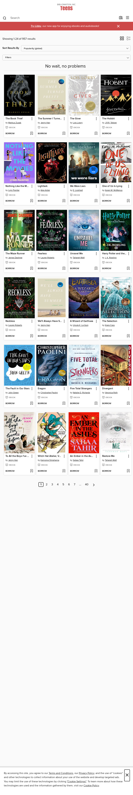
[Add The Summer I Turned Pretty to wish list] (64, 134)
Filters (8, 57)
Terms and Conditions (61, 773)
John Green (13, 392)
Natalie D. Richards (81, 392)
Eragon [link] (42, 388)
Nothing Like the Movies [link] (18, 186)
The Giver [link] (75, 118)
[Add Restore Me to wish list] (128, 471)
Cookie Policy (91, 785)
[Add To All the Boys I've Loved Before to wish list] (32, 471)
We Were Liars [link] (77, 186)
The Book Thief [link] (14, 118)
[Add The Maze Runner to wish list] (32, 269)
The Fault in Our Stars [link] (18, 388)
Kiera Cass (110, 325)
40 (86, 484)
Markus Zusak (14, 122)
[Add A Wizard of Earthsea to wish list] (96, 336)
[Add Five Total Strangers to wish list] (96, 403)
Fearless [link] (42, 253)
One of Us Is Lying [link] (112, 186)
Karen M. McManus (113, 190)
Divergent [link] (107, 388)
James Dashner (15, 257)
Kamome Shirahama (50, 460)
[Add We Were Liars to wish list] (96, 201)
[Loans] (121, 18)
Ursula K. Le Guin (80, 325)
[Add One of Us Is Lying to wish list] (128, 201)
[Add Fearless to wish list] (64, 269)
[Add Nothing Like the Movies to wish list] (32, 201)
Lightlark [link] (43, 186)
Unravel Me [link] (76, 253)
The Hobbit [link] (108, 118)
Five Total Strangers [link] (81, 388)
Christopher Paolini (49, 392)
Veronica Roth (111, 392)
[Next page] (94, 484)
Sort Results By (10, 48)
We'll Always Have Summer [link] (50, 321)
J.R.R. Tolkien (111, 122)
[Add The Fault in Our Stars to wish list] (32, 403)
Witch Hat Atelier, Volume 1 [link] (50, 456)
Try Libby (36, 26)
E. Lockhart (78, 190)
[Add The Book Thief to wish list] (32, 134)
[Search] (4, 18)
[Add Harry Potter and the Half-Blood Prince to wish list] (128, 269)
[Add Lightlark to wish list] (64, 201)
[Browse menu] (128, 18)
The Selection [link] (109, 321)
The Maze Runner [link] (15, 253)
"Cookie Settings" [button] (76, 781)
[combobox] (59, 18)
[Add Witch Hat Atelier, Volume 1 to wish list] (64, 471)
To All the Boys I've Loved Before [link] (18, 456)
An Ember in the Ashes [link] (82, 456)
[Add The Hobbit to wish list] (128, 134)
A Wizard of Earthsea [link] (81, 321)
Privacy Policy (86, 773)
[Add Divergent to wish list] (128, 403)
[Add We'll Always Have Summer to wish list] (64, 336)
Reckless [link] (10, 321)
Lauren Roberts (47, 257)
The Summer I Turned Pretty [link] (50, 118)
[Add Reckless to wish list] (32, 336)
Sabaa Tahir (78, 460)
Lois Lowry (78, 122)
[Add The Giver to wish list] (96, 134)
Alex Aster (45, 190)
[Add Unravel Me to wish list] (96, 269)
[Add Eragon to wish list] (64, 403)
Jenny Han (45, 122)
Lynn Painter (13, 190)
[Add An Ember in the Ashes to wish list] (96, 471)
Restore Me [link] (108, 456)
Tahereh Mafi (79, 257)
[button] (122, 39)
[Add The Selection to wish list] (128, 336)
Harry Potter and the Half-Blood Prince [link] (114, 253)
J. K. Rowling (110, 257)
